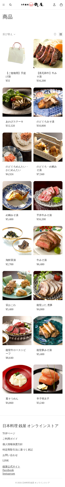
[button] (9, 34)
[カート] (61, 4)
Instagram (9, 473)
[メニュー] (3, 4)
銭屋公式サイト (11, 466)
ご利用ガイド (10, 438)
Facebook (8, 470)
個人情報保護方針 (13, 444)
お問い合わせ (10, 455)
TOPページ (9, 433)
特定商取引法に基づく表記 (18, 449)
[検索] (10, 4)
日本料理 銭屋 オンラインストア (36, 482)
